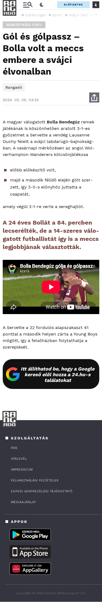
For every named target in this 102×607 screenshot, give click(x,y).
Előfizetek (73, 4)
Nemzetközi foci (24, 25)
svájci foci (78, 15)
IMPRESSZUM (22, 469)
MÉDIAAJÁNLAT (23, 502)
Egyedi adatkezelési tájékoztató (41, 491)
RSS (14, 448)
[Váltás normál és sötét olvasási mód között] (41, 5)
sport (57, 15)
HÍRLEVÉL (19, 459)
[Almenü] (27, 4)
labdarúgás (35, 15)
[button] (95, 14)
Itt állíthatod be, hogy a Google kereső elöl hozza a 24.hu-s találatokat (57, 374)
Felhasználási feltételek (35, 480)
